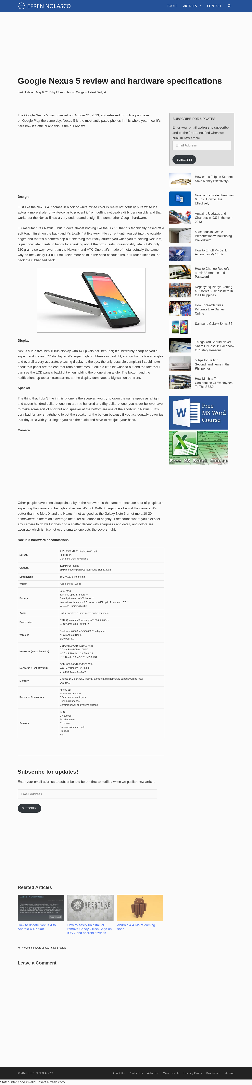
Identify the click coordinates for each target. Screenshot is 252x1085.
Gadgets (81, 92)
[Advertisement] (126, 43)
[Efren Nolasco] (22, 6)
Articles (190, 6)
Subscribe (29, 808)
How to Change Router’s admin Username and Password (212, 273)
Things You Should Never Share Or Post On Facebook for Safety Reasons (214, 346)
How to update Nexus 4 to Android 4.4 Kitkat (37, 927)
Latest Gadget (97, 92)
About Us (119, 1073)
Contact (214, 6)
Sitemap (229, 1073)
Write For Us (171, 1073)
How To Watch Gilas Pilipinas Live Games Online (210, 309)
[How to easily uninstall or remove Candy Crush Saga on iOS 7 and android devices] (90, 908)
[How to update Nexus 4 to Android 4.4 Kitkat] (40, 908)
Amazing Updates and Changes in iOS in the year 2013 (214, 218)
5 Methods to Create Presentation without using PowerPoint (213, 236)
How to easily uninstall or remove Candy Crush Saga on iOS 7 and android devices (89, 929)
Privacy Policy (192, 1073)
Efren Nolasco (49, 6)
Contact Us (136, 1073)
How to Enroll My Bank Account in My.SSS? (211, 252)
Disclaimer (213, 1073)
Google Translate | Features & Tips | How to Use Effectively (214, 199)
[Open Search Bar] (229, 6)
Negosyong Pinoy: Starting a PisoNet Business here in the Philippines (214, 291)
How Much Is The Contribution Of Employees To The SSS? (214, 383)
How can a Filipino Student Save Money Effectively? (214, 179)
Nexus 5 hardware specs (35, 947)
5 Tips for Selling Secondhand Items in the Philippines (212, 364)
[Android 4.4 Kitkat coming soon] (140, 908)
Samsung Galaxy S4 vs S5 (213, 323)
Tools (172, 6)
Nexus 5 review (57, 947)
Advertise (153, 1073)
